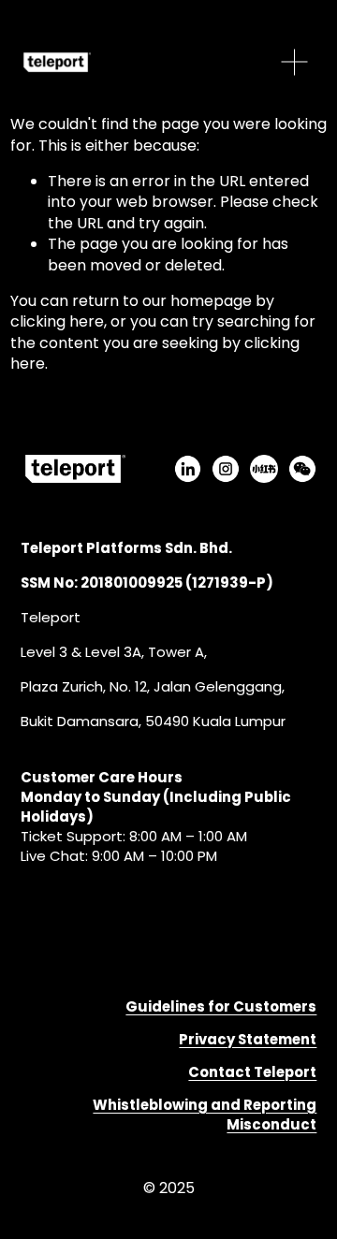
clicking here (57, 321)
